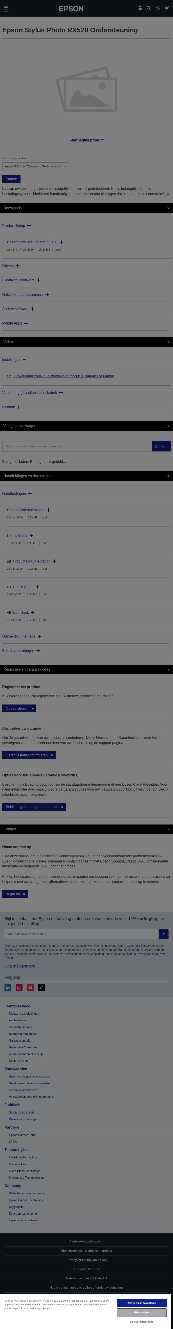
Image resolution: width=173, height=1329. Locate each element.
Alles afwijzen (141, 1312)
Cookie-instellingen (142, 1321)
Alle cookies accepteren (141, 1303)
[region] (85, 1311)
